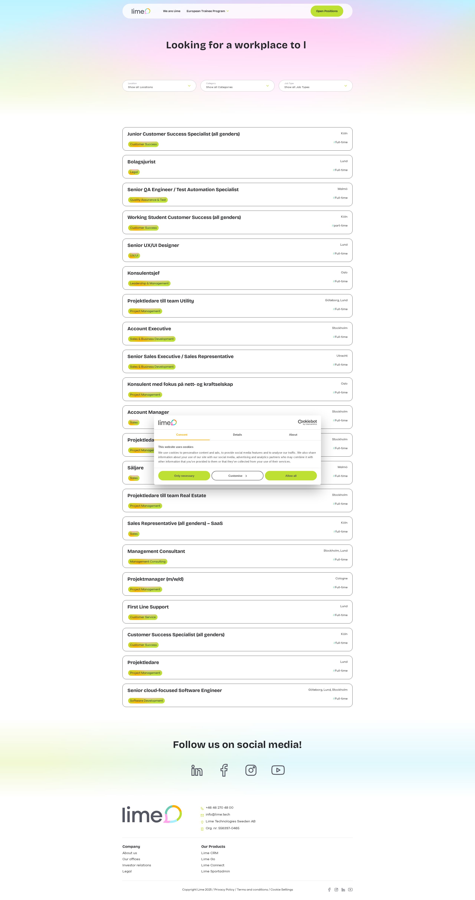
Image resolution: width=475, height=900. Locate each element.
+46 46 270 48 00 (219, 807)
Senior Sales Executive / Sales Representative (180, 356)
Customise (235, 475)
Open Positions (327, 11)
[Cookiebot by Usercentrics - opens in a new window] (300, 422)
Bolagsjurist (141, 162)
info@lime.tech (218, 814)
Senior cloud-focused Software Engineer (174, 690)
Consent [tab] (181, 434)
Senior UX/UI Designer (153, 245)
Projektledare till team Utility (160, 301)
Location (132, 83)
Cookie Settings (282, 890)
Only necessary (184, 475)
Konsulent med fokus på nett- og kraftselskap (180, 384)
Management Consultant (156, 551)
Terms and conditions (252, 890)
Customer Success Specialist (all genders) (176, 635)
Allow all (291, 475)
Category (211, 83)
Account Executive (149, 329)
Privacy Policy (224, 890)
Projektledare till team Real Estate (166, 495)
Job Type (289, 83)
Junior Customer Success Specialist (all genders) (183, 134)
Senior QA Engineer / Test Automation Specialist (183, 189)
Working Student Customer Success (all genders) (184, 217)
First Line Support (148, 607)
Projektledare (143, 440)
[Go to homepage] (141, 11)
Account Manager (148, 412)
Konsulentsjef (143, 273)
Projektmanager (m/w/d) (155, 579)
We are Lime (171, 11)
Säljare (135, 468)
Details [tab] (237, 434)
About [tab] (293, 434)
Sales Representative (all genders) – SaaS (175, 523)
